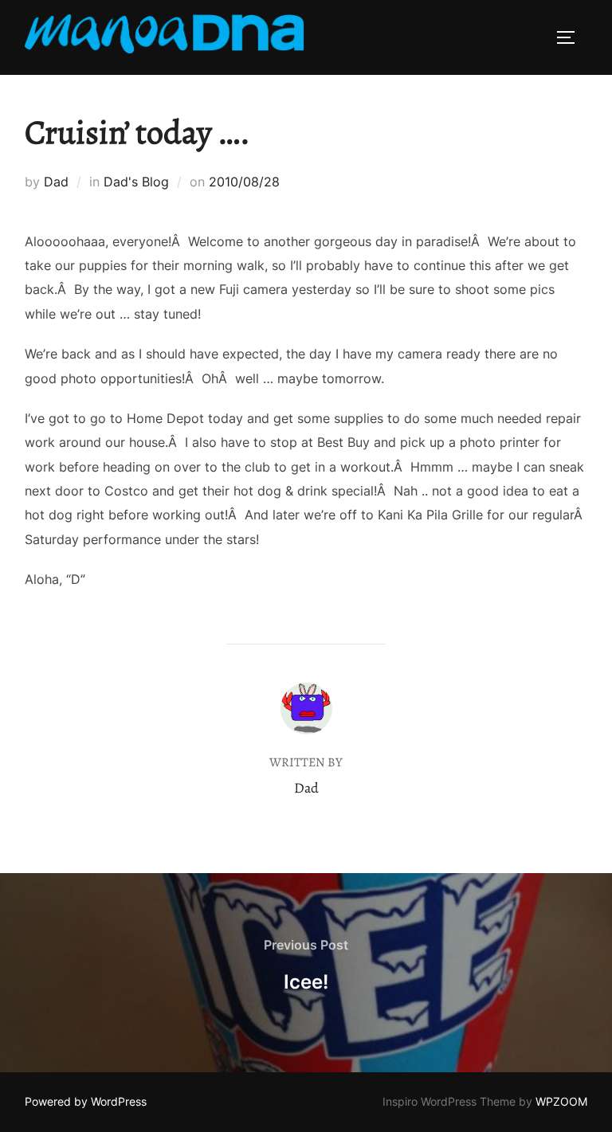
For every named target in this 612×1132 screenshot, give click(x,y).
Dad (56, 182)
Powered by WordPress (86, 1101)
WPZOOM (561, 1101)
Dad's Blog (136, 182)
